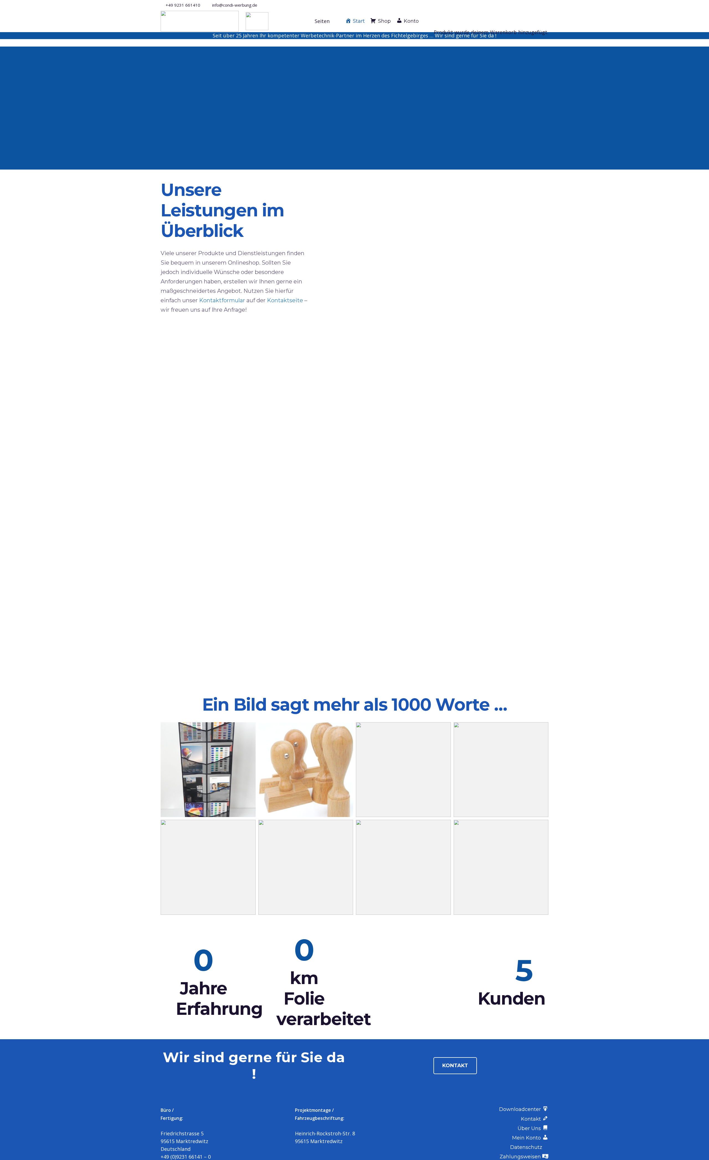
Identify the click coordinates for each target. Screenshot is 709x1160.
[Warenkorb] (436, 10)
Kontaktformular (222, 300)
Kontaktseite (285, 300)
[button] (325, 21)
